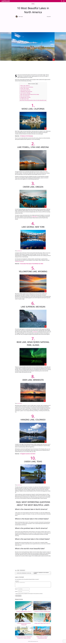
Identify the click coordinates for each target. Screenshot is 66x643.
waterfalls (35, 331)
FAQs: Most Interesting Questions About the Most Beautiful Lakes (33, 100)
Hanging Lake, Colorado (25, 97)
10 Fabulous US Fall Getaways (26, 136)
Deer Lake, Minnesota (24, 95)
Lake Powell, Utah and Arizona (26, 87)
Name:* (16, 588)
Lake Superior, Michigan (25, 93)
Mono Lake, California (25, 85)
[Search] (61, 1)
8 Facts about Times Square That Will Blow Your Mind (31, 263)
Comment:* (17, 581)
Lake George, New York (25, 90)
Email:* (16, 591)
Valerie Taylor (20, 16)
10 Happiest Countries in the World (27, 453)
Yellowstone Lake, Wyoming (26, 91)
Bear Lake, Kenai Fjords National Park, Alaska (29, 94)
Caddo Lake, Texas (24, 98)
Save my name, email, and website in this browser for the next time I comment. (29, 593)
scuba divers (34, 216)
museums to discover (19, 261)
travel (33, 3)
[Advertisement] (33, 25)
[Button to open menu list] (64, 1)
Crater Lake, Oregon (24, 88)
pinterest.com (19, 250)
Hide (37, 83)
